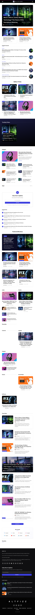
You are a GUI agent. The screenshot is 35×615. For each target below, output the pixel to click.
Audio (3, 290)
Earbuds (4, 504)
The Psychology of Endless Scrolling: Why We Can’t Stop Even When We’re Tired (25, 38)
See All (31, 149)
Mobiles (5, 35)
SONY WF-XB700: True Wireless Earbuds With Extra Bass (12, 314)
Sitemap (17, 609)
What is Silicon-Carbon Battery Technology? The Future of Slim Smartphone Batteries (14, 20)
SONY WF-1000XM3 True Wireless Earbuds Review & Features (15, 219)
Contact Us (4, 608)
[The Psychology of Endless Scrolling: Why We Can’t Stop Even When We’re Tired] (25, 32)
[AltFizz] (17, 1)
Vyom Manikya (6, 24)
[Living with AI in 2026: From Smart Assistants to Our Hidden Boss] (31, 76)
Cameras (4, 330)
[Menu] (2, 1)
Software (4, 394)
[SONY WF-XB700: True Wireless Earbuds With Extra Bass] (4, 314)
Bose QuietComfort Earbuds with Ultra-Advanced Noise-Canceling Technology (18, 226)
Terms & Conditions (22, 608)
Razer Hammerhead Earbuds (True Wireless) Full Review (13, 222)
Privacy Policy (10, 608)
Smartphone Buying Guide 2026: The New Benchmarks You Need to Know (8, 38)
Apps (3, 185)
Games (3, 374)
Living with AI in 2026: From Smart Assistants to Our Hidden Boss (14, 76)
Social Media (22, 35)
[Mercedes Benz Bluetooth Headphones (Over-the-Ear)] (25, 106)
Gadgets (4, 149)
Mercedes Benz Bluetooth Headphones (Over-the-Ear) (25, 113)
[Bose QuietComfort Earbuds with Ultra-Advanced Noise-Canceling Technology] (4, 368)
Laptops (20, 330)
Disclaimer (16, 608)
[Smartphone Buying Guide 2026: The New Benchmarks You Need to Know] (9, 32)
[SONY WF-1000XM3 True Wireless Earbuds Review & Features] (4, 308)
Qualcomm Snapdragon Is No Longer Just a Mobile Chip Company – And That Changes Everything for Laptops (15, 70)
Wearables (4, 324)
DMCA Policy (29, 608)
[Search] (32, 1)
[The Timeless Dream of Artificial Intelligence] (25, 89)
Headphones (20, 101)
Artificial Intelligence (6, 84)
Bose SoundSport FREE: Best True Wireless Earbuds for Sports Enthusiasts (17, 215)
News (3, 68)
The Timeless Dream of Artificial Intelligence (26, 96)
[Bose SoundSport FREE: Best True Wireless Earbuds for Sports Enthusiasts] (9, 296)
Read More (20, 160)
